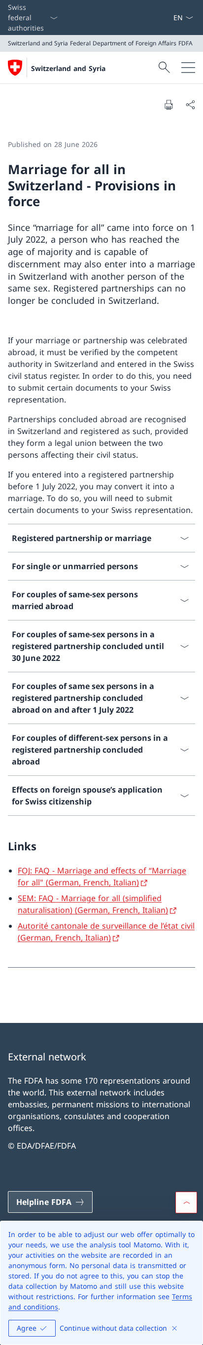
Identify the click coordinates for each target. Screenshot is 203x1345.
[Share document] (190, 104)
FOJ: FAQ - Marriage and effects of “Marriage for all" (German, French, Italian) (102, 876)
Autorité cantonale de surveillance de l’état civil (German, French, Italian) (106, 931)
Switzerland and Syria (68, 68)
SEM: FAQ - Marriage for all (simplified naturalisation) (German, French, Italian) (93, 904)
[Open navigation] (188, 67)
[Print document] (168, 104)
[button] (186, 1202)
